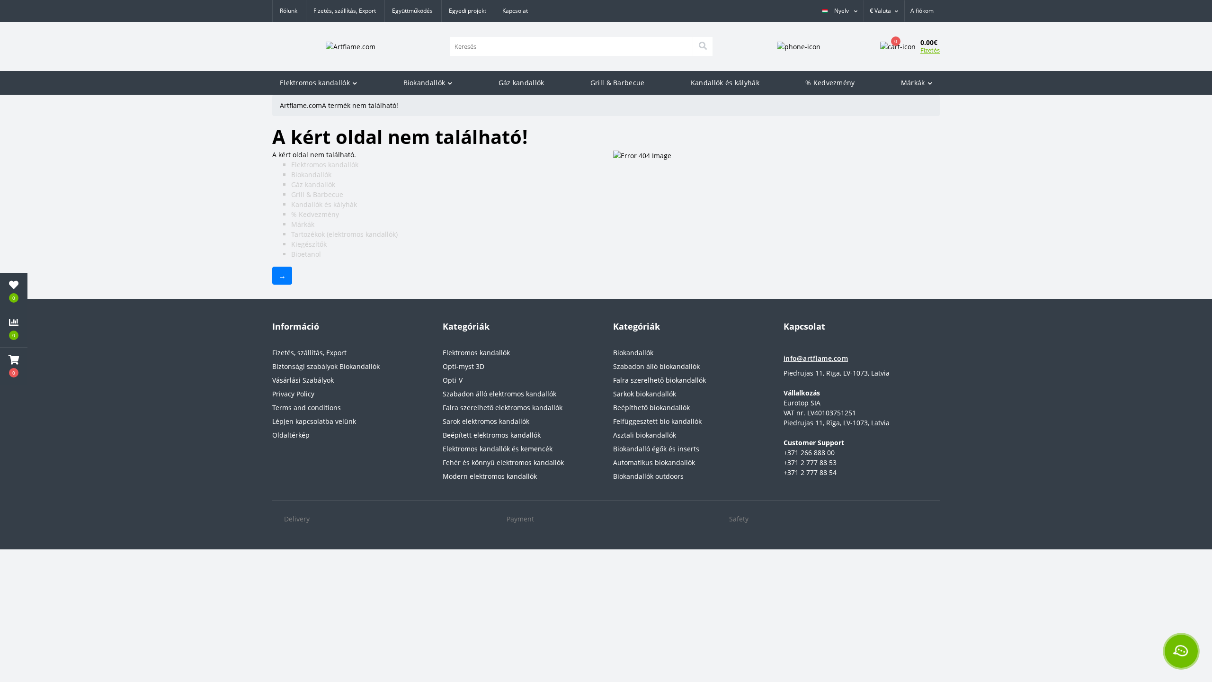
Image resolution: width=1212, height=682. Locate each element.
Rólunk (288, 11)
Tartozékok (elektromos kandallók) (344, 234)
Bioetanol (306, 254)
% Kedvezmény (830, 82)
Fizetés (930, 50)
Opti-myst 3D (463, 366)
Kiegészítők (309, 244)
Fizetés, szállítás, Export (344, 11)
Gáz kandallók (521, 82)
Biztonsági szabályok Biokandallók (326, 366)
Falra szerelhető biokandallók (659, 380)
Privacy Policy (293, 393)
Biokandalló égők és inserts (656, 448)
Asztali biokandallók (644, 435)
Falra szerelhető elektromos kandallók (502, 407)
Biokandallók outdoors (648, 476)
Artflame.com (301, 105)
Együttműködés (412, 11)
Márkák (913, 82)
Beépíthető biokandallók (651, 407)
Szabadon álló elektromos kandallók (499, 393)
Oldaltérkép (291, 435)
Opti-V (453, 380)
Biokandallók (424, 82)
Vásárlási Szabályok (303, 380)
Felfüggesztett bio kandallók (657, 421)
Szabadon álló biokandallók (656, 366)
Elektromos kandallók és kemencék (498, 448)
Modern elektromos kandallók (490, 476)
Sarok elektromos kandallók (486, 421)
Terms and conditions (306, 407)
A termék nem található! (360, 105)
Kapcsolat (515, 11)
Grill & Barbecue (617, 82)
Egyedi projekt (467, 11)
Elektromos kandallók (315, 82)
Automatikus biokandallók (654, 462)
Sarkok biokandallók (644, 393)
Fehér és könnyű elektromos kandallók (503, 462)
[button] (922, 11)
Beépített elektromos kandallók (492, 435)
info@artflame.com (816, 358)
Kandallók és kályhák (725, 82)
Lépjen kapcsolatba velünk (314, 421)
